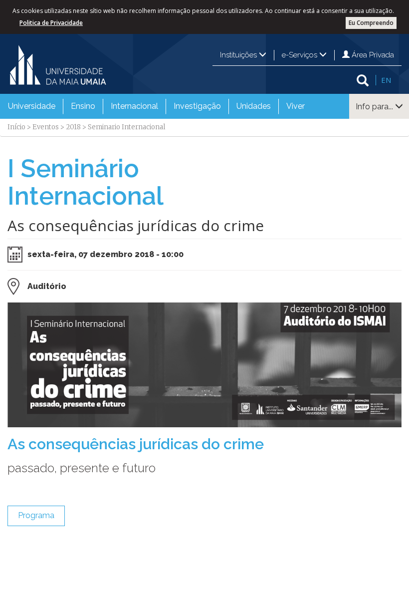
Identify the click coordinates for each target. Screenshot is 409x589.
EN (386, 80)
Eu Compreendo (371, 22)
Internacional (134, 106)
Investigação (197, 106)
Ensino (83, 106)
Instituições (239, 54)
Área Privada (372, 54)
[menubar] (156, 106)
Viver (295, 106)
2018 (73, 127)
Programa (36, 515)
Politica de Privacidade (51, 22)
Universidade (31, 106)
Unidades (253, 106)
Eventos (45, 127)
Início (16, 127)
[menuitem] (31, 106)
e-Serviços (300, 54)
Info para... (375, 106)
